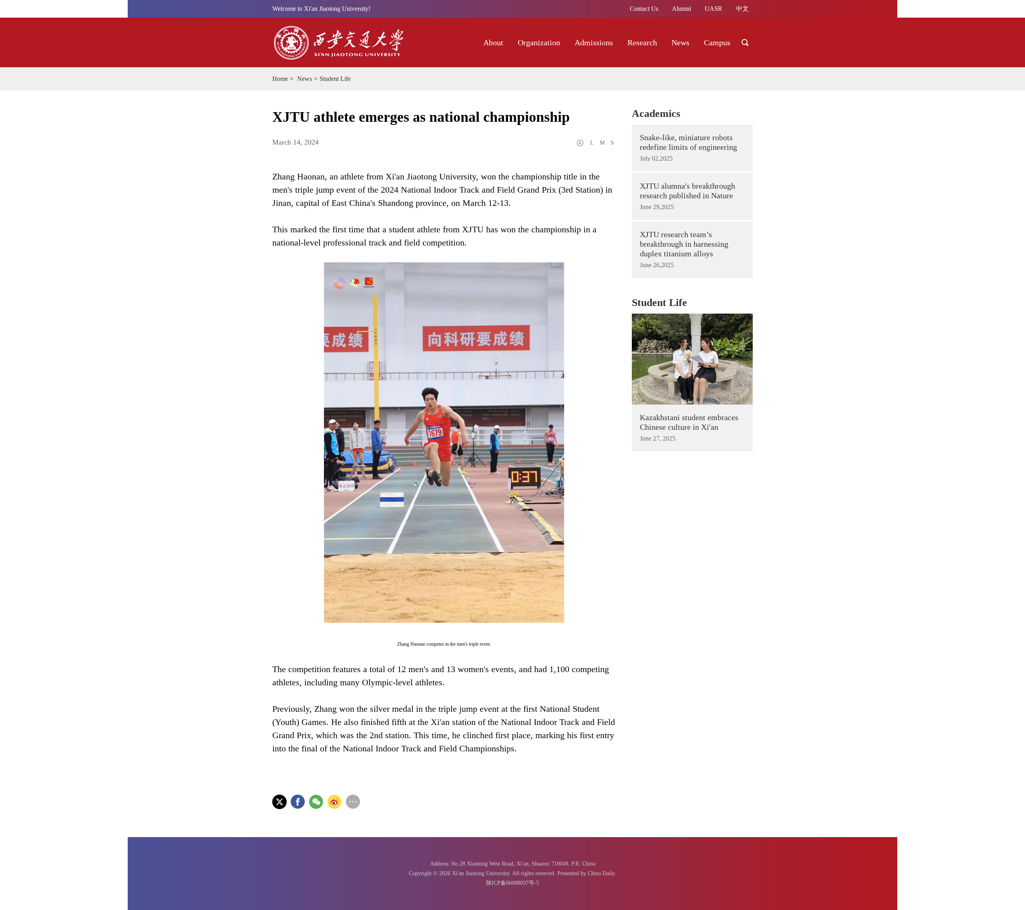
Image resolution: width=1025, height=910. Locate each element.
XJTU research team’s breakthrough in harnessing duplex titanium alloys (684, 244)
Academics (656, 113)
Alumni (681, 8)
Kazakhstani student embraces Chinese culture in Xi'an (689, 422)
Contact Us (644, 8)
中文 (742, 8)
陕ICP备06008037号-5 (512, 883)
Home (280, 78)
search (745, 42)
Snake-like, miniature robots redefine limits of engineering (688, 142)
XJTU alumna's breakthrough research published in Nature (687, 190)
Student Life (335, 78)
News (304, 78)
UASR (713, 8)
